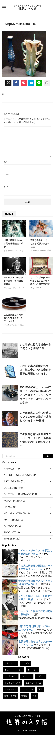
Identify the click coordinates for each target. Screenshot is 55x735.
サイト (7, 187)
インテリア (32, 670)
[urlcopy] (47, 83)
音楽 (34, 696)
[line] (39, 83)
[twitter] (8, 83)
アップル (25, 663)
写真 (40, 689)
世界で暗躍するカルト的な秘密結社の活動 (13, 243)
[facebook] (16, 83)
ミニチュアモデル (33, 683)
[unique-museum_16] (31, 83)
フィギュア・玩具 (12, 683)
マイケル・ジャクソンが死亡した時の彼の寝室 (13, 280)
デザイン (41, 676)
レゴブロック (27, 689)
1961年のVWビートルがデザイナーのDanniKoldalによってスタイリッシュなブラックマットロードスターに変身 (35, 395)
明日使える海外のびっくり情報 (27, 716)
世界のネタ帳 (27, 9)
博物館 (24, 696)
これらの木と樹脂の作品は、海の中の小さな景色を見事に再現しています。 (35, 369)
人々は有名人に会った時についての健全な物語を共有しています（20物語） (35, 416)
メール (7, 174)
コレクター (27, 676)
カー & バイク (10, 676)
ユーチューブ (10, 689)
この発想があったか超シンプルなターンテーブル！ (13, 317)
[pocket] (24, 83)
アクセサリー (10, 663)
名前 (6, 161)
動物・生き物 (10, 696)
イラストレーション (13, 670)
